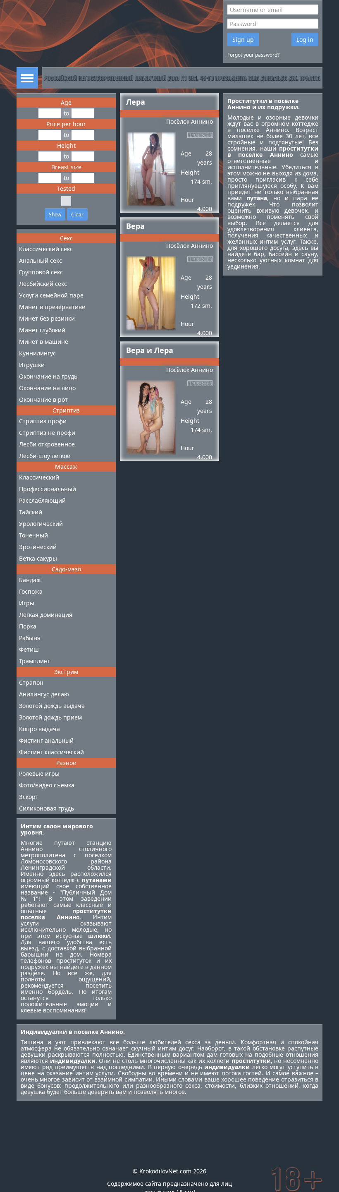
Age (66, 102)
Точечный (33, 535)
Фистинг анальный (46, 740)
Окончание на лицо (47, 388)
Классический (39, 477)
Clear (77, 214)
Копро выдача (39, 729)
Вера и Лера (149, 350)
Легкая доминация (45, 615)
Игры (26, 603)
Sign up (243, 39)
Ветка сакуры (38, 558)
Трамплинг (34, 661)
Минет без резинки (47, 318)
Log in (304, 39)
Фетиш (29, 649)
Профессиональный (47, 489)
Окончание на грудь (48, 376)
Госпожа (31, 591)
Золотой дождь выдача (52, 706)
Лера (135, 102)
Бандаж (30, 580)
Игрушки (32, 365)
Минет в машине (43, 341)
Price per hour (66, 124)
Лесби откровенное (47, 444)
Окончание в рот (43, 399)
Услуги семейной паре (51, 295)
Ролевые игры (39, 773)
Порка (27, 626)
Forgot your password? (253, 54)
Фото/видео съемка (46, 785)
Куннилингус (37, 353)
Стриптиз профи (43, 421)
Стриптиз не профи (47, 433)
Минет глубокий (42, 330)
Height (66, 145)
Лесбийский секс (43, 284)
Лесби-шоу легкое (44, 456)
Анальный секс (40, 260)
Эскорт (28, 797)
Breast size (66, 167)
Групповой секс (41, 272)
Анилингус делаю (44, 694)
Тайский (30, 512)
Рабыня (30, 638)
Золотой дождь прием (50, 717)
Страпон (31, 682)
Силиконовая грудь (46, 808)
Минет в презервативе (52, 307)
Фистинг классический (51, 752)
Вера (135, 226)
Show (55, 214)
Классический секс (46, 249)
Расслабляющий (42, 500)
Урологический (41, 524)
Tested (66, 188)
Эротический (38, 547)
